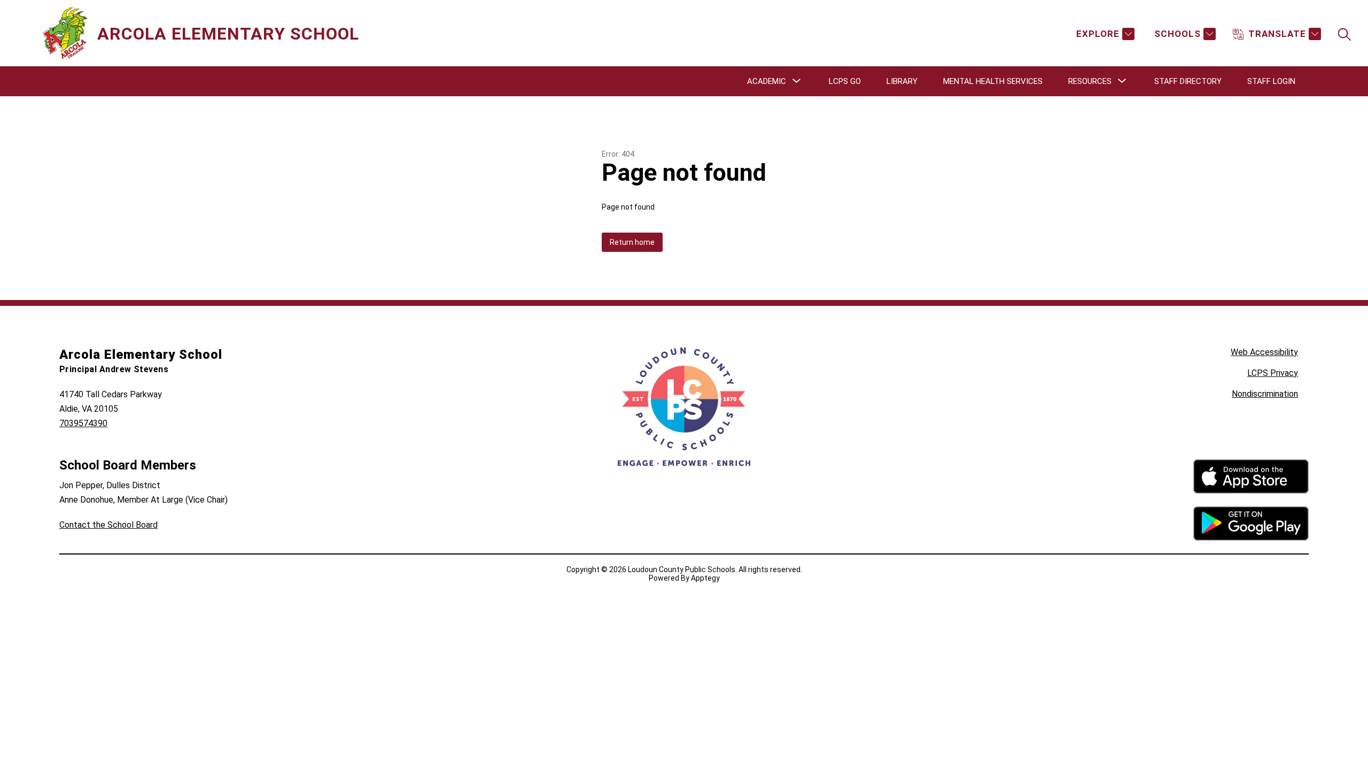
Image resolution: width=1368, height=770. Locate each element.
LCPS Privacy (1272, 373)
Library (902, 81)
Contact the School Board (108, 525)
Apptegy (705, 578)
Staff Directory (1188, 81)
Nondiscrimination (1265, 394)
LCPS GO (845, 81)
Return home (632, 242)
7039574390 (83, 423)
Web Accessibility (1264, 352)
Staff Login (1271, 81)
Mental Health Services (993, 81)
